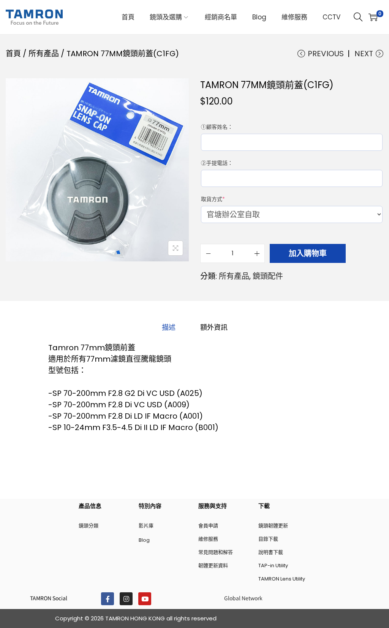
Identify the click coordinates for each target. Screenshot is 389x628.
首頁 (13, 53)
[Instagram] (126, 598)
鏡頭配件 (268, 276)
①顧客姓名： (217, 127)
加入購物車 (308, 253)
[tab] (169, 327)
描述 (169, 327)
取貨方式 (214, 199)
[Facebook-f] (107, 598)
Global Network (243, 598)
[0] (373, 17)
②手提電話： (217, 163)
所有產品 (43, 53)
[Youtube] (144, 598)
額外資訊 (214, 327)
